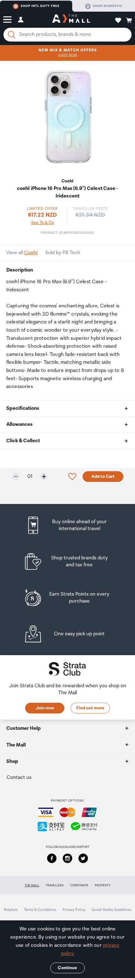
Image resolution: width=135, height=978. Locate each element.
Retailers (11, 910)
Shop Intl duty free (40, 6)
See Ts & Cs (42, 222)
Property (103, 885)
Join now (45, 708)
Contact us (19, 778)
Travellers (55, 885)
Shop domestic (107, 6)
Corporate (79, 885)
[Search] (11, 34)
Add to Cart (103, 476)
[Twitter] (83, 858)
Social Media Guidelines (111, 910)
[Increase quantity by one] (44, 476)
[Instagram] (67, 858)
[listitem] (67, 525)
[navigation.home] (71, 19)
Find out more (90, 708)
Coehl (30, 253)
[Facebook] (52, 858)
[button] (7, 19)
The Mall (31, 885)
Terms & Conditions (40, 910)
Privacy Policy (73, 910)
